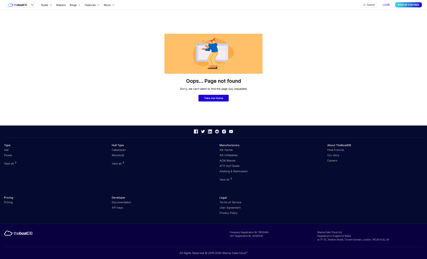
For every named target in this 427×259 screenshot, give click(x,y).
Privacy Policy (229, 213)
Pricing (8, 202)
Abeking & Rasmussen (234, 171)
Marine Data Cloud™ (235, 253)
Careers (332, 160)
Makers (61, 5)
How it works (335, 150)
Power (8, 155)
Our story (333, 155)
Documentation (121, 202)
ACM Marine (227, 160)
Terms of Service (230, 202)
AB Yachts (226, 150)
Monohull (118, 155)
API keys (117, 207)
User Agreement (230, 207)
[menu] (200, 5)
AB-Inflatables (229, 155)
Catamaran (119, 150)
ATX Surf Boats (230, 166)
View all (9, 163)
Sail (6, 150)
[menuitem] (46, 5)
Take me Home (213, 98)
